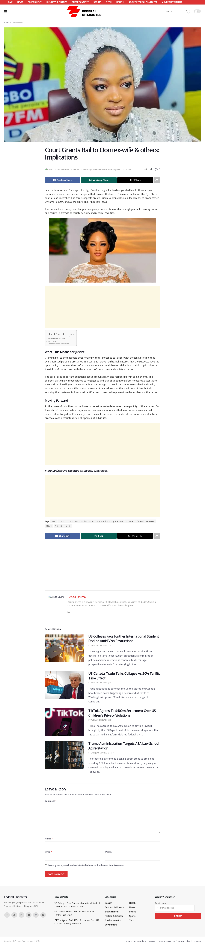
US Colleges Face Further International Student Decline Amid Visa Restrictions (123, 638)
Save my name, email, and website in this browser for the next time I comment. (86, 865)
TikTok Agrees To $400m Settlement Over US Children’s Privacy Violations (122, 712)
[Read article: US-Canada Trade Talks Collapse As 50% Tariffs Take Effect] (64, 685)
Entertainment (80, 2)
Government (35, 2)
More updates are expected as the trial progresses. (59, 343)
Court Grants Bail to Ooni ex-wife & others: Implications (95, 521)
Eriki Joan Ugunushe (100, 753)
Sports (97, 2)
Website (109, 851)
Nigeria (58, 526)
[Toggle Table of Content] (70, 334)
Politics (132, 911)
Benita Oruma (69, 169)
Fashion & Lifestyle (114, 916)
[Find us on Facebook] (7, 915)
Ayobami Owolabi (99, 645)
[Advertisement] (102, 307)
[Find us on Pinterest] (43, 915)
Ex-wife (130, 521)
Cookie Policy (184, 941)
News (20, 2)
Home (9, 2)
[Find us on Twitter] (14, 915)
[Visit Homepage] (84, 11)
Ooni (68, 526)
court (61, 521)
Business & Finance (56, 2)
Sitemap (197, 941)
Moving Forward (52, 341)
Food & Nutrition (113, 920)
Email (48, 851)
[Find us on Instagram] (21, 915)
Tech (109, 2)
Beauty (108, 902)
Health (120, 2)
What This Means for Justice (56, 338)
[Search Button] (187, 11)
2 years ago (86, 169)
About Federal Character (143, 2)
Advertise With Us (172, 2)
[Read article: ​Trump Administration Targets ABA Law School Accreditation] (64, 755)
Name (49, 838)
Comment (51, 800)
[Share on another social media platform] (157, 180)
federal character (145, 521)
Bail (54, 521)
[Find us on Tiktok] (36, 915)
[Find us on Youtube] (29, 915)
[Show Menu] (5, 11)
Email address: (162, 903)
